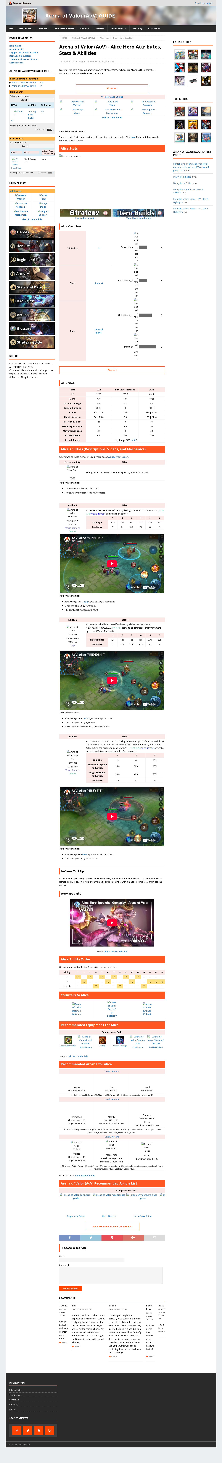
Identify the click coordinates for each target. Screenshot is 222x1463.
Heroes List (26, 28)
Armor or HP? (16, 49)
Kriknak (147, 1014)
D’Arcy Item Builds (182, 176)
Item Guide (15, 45)
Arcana (84, 28)
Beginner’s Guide (64, 28)
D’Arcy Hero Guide (182, 183)
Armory (99, 28)
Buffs (98, 332)
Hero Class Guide (142, 1216)
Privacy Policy (15, 1390)
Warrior (77, 105)
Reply (65, 1342)
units (133, 440)
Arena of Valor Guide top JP (27, 85)
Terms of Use (15, 1394)
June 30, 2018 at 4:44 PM (81, 1309)
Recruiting (13, 1404)
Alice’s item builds (78, 1056)
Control (99, 329)
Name (62, 1256)
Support (147, 113)
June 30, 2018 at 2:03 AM (62, 1312)
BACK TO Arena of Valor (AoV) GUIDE (112, 1226)
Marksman (112, 113)
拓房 (83, 61)
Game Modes (16, 62)
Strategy (32, 111)
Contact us (14, 1399)
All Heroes (111, 88)
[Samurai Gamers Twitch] (49, 1430)
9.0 (42, 111)
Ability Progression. (118, 456)
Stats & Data (118, 28)
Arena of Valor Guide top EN (27, 82)
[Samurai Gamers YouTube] (38, 1430)
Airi (12, 120)
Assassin (147, 105)
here (133, 137)
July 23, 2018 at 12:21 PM (149, 1316)
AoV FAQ (137, 28)
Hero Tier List (109, 1216)
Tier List (44, 28)
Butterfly (112, 1015)
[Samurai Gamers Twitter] (27, 1430)
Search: (24, 99)
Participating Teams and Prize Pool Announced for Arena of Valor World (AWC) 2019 (191, 167)
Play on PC (154, 28)
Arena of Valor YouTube (116, 951)
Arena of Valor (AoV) (99, 61)
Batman (76, 1014)
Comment (64, 1265)
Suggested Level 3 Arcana (23, 52)
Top (11, 28)
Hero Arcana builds (85, 1175)
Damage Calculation (20, 55)
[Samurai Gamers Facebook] (16, 1430)
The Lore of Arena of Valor (23, 59)
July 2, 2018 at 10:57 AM (118, 1309)
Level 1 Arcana (112, 1071)
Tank (112, 105)
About (12, 1409)
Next (49, 129)
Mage (77, 113)
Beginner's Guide (76, 1216)
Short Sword (16, 168)
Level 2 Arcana (112, 1099)
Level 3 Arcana (112, 1136)
